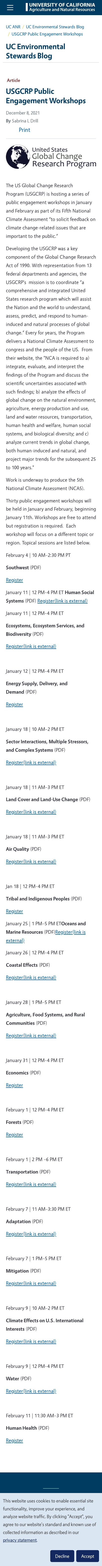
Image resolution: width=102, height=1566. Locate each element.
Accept (87, 1556)
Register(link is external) (62, 601)
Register (14, 580)
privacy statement (20, 1540)
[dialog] (51, 1529)
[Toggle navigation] (10, 7)
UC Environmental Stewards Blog (55, 26)
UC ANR (13, 26)
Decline (62, 1556)
